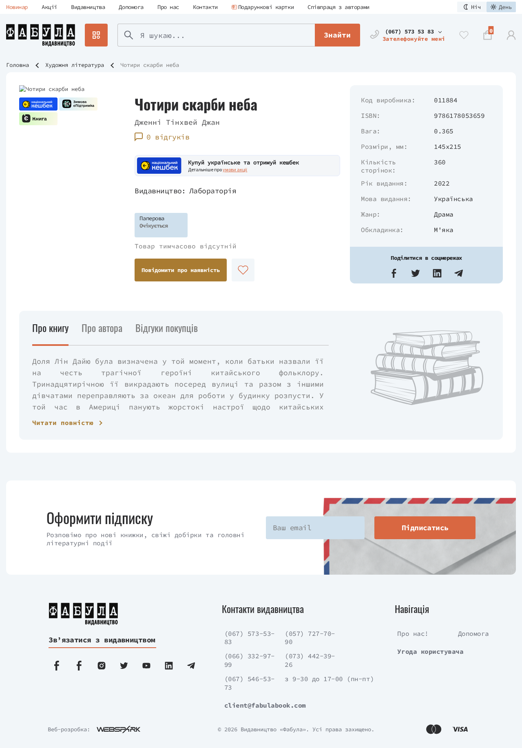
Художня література (74, 65)
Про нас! (412, 633)
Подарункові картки (266, 7)
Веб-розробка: (69, 729)
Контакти (205, 7)
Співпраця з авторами (338, 7)
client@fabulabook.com (265, 705)
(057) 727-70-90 (310, 637)
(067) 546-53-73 (249, 683)
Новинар (17, 7)
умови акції (235, 169)
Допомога (131, 7)
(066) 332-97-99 (249, 660)
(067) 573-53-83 (249, 637)
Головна (17, 65)
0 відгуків (167, 137)
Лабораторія (212, 190)
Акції (49, 7)
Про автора (102, 327)
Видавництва (88, 7)
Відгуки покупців (166, 327)
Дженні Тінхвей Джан (177, 122)
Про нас (168, 7)
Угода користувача (430, 651)
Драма (443, 214)
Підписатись (425, 527)
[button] (394, 273)
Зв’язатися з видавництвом (102, 639)
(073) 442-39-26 (310, 660)
